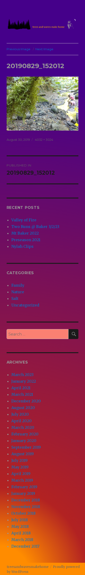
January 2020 (23, 440)
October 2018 (23, 513)
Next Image (44, 49)
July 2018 (19, 519)
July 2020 (20, 414)
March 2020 (22, 427)
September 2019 (26, 447)
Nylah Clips (22, 246)
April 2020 (21, 420)
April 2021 (20, 387)
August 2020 (23, 407)
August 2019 (22, 453)
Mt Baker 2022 (25, 233)
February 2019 (24, 486)
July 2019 (19, 460)
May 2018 (20, 526)
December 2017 (25, 546)
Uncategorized (25, 305)
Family (17, 285)
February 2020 (24, 434)
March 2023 (22, 374)
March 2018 (22, 539)
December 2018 (25, 500)
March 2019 (22, 480)
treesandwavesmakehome (28, 567)
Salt (14, 298)
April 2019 (20, 473)
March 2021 (22, 394)
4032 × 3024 (44, 139)
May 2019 (20, 467)
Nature (17, 292)
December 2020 (26, 401)
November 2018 (25, 506)
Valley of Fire (23, 220)
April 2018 (21, 533)
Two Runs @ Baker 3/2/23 (35, 226)
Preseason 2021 (25, 239)
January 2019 (23, 493)
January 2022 (23, 381)
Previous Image (18, 49)
